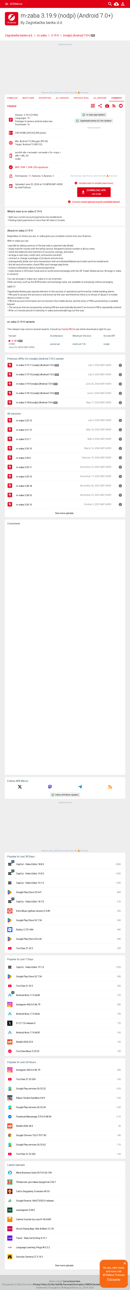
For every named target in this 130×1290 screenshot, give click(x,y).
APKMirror (16, 4)
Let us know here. (72, 1281)
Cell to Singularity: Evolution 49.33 (33, 1191)
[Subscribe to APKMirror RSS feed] (110, 788)
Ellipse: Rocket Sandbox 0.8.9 (30, 1098)
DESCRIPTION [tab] (45, 98)
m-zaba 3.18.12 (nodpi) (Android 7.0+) (35, 393)
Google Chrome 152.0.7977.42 (31, 1135)
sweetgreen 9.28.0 (25, 1210)
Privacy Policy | (40, 1284)
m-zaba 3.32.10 (24, 420)
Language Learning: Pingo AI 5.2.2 (33, 1247)
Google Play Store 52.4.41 (29, 892)
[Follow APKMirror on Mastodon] (50, 788)
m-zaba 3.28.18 (24, 486)
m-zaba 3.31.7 (23, 439)
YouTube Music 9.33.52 (27, 1051)
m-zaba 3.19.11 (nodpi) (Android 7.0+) (35, 365)
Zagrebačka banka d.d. (44, 22)
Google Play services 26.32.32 (31, 1088)
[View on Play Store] (107, 106)
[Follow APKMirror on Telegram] (80, 788)
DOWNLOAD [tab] (12, 98)
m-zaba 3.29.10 (24, 476)
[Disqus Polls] (65, 567)
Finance (11, 106)
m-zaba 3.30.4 (23, 458)
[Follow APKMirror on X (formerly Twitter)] (20, 788)
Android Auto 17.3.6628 (28, 995)
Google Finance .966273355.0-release (35, 1200)
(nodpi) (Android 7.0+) (77, 35)
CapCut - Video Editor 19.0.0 (30, 873)
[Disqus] (65, 650)
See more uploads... (65, 513)
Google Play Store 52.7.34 (29, 920)
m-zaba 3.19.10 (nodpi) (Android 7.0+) (35, 374)
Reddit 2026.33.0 (24, 1042)
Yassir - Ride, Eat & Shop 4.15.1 (31, 1238)
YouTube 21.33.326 (26, 1154)
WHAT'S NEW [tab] (28, 98)
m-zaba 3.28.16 (24, 495)
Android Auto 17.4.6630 (28, 1032)
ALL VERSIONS (100, 98)
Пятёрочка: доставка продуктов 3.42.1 (36, 1182)
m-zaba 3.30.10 (24, 448)
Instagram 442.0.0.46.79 (28, 1004)
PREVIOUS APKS (81, 98)
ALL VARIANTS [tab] (62, 98)
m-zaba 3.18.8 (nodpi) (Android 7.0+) (34, 402)
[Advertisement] (65, 68)
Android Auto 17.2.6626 (28, 1014)
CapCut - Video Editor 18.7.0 (30, 901)
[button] (93, 106)
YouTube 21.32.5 (24, 948)
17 (29, 176)
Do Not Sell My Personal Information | (67, 1284)
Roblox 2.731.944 (24, 929)
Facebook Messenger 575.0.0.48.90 (33, 1116)
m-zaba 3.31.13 (24, 430)
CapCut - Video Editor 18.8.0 (30, 864)
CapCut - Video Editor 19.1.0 (30, 883)
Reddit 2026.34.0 (24, 1126)
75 (28, 118)
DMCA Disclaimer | (95, 1284)
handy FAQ (67, 329)
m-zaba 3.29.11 (24, 467)
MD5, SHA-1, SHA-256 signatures (31, 167)
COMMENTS (116, 98)
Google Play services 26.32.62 (31, 1144)
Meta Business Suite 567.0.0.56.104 (34, 1172)
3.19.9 (55, 35)
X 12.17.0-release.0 (25, 1023)
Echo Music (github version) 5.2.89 (33, 911)
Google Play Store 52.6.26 (29, 939)
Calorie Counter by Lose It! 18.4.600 (33, 1219)
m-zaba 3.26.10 (24, 504)
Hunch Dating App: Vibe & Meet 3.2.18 (35, 1228)
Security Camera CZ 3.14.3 (29, 1256)
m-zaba (42, 35)
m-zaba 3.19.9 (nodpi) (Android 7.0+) (34, 384)
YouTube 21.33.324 (26, 1079)
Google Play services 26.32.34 (31, 1107)
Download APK (96, 192)
